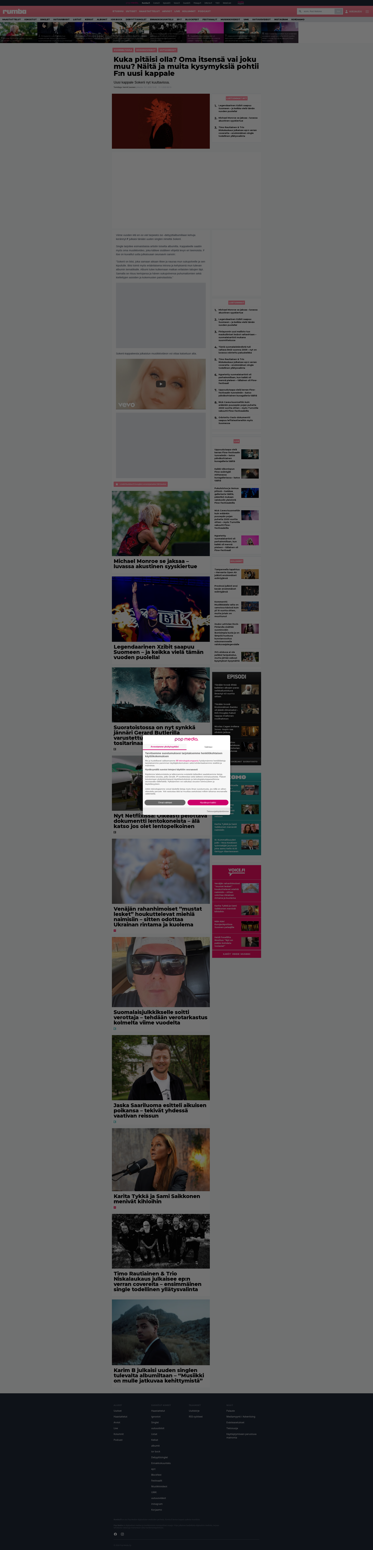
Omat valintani (165, 802)
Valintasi (208, 747)
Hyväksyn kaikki (208, 802)
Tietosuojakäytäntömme (218, 811)
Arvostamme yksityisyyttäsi (165, 746)
